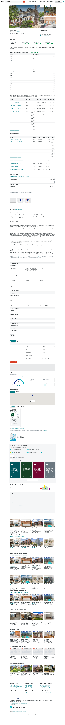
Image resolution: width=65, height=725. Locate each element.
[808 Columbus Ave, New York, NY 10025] (49, 579)
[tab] (13, 341)
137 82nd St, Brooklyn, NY (14, 127)
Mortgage (34, 1)
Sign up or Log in (58, 1)
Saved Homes (42, 1)
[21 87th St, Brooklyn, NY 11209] (26, 668)
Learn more (45, 430)
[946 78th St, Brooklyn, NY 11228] (49, 651)
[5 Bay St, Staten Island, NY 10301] (15, 634)
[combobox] (15, 2)
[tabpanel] (32, 186)
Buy (26, 1)
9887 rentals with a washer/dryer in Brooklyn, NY (19, 592)
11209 (26, 3)
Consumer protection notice (24, 703)
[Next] (54, 526)
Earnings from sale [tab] (13, 176)
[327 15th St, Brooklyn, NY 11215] (26, 651)
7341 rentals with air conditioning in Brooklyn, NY (19, 555)
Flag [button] (18, 476)
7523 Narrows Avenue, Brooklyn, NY (16, 108)
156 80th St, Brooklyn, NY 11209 (15, 147)
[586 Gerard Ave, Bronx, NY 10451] (37, 523)
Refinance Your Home (45, 35)
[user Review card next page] (55, 470)
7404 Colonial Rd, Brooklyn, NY (15, 105)
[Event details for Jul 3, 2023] (54, 346)
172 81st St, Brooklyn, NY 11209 (15, 139)
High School (23, 406)
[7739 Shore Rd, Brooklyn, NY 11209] (38, 668)
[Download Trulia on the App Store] (15, 707)
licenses (35, 700)
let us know (39, 714)
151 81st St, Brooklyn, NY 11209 (15, 144)
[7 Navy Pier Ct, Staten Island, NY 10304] (49, 523)
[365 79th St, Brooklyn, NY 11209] (49, 668)
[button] (24, 2)
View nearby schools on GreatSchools (17, 428)
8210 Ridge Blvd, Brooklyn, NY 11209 (16, 169)
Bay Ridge (18, 31)
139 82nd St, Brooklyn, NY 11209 (15, 163)
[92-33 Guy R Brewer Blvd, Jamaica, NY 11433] (37, 542)
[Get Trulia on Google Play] (22, 707)
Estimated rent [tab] (21, 176)
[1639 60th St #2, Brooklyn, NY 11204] (38, 651)
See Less (12, 335)
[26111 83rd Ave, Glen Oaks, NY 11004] (37, 616)
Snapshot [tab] (12, 376)
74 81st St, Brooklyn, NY (14, 114)
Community (15, 460)
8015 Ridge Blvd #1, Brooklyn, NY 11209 (17, 154)
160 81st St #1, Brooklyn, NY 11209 (16, 141)
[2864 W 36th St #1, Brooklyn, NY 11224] (49, 616)
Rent (30, 1)
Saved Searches (50, 1)
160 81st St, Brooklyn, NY (14, 102)
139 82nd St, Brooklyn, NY (14, 130)
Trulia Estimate (14, 52)
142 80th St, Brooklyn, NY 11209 (15, 166)
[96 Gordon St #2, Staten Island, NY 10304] (38, 634)
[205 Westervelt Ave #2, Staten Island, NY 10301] (49, 634)
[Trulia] (11, 707)
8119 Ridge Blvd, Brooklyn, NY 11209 (16, 160)
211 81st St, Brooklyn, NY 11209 (15, 157)
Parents (27, 460)
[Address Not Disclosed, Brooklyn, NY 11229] (26, 616)
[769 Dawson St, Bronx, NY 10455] (15, 616)
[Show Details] (54, 56)
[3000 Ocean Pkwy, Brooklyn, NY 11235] (26, 523)
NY (19, 3)
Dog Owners (21, 460)
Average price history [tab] (19, 376)
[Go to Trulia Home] (3, 1)
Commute (32, 460)
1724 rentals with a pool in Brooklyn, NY (17, 573)
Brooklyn (22, 3)
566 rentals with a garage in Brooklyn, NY (17, 536)
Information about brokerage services (15, 703)
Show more (12, 361)
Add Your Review (32, 480)
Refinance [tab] (27, 176)
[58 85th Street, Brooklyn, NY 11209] (15, 668)
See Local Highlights (20, 438)
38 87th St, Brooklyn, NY (14, 111)
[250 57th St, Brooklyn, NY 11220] (15, 651)
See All (12, 455)
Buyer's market (19, 385)
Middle (18, 406)
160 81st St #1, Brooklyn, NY (15, 117)
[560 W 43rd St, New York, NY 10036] (15, 523)
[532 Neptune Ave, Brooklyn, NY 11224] (49, 542)
